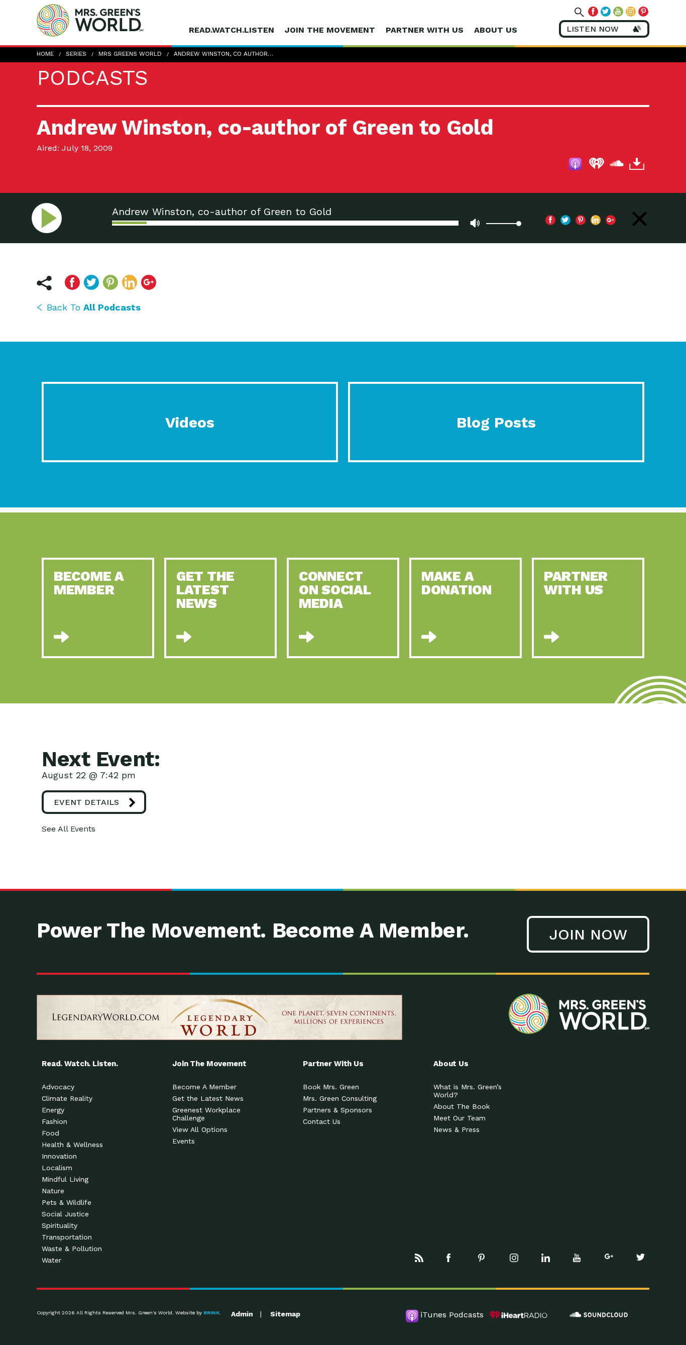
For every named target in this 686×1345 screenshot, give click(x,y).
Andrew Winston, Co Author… (223, 53)
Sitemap (285, 1314)
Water (51, 1260)
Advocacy (58, 1087)
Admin (242, 1314)
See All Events (68, 829)
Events (183, 1141)
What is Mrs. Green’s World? (467, 1091)
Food (50, 1133)
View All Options (199, 1129)
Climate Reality (67, 1098)
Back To (94, 307)
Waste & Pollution (72, 1249)
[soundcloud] (616, 165)
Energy (53, 1110)
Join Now (588, 934)
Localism (57, 1168)
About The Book (461, 1106)
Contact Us (321, 1121)
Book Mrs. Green (331, 1087)
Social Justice (65, 1214)
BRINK (211, 1312)
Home (45, 53)
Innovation (59, 1156)
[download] (636, 165)
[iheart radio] (596, 165)
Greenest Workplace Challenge (206, 1114)
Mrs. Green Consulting (340, 1098)
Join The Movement (330, 30)
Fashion (54, 1121)
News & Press (456, 1129)
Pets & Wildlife (66, 1202)
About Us (495, 30)
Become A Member (204, 1087)
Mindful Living (65, 1179)
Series (76, 53)
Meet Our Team (459, 1118)
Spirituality (59, 1225)
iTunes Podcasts (452, 1314)
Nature (53, 1191)
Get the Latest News (208, 1098)
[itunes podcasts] (576, 165)
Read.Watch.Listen (231, 30)
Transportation (67, 1237)
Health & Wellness (72, 1145)
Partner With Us (425, 30)
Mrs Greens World (111, 20)
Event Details (86, 802)
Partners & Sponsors (337, 1110)
